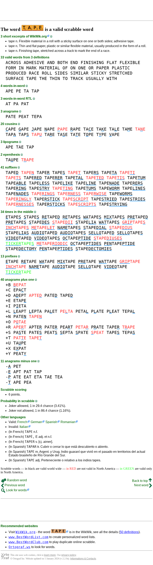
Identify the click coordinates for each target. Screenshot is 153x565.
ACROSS (13, 62)
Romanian (68, 422)
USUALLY (95, 78)
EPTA (35, 311)
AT (8, 103)
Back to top (140, 480)
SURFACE (15, 78)
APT (17, 371)
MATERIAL (49, 67)
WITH (112, 78)
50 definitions (129, 532)
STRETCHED (120, 73)
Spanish (51, 422)
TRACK (76, 78)
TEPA (36, 116)
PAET (50, 311)
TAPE (31, 78)
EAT (27, 376)
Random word (16, 480)
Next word (141, 485)
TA (26, 91)
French (22, 422)
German (36, 422)
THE (43, 78)
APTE (35, 327)
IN (21, 67)
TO (65, 78)
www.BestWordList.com (28, 537)
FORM (11, 67)
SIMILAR (79, 73)
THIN (55, 78)
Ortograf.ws (19, 547)
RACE (34, 73)
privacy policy (68, 555)
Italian (24, 426)
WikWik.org (38, 36)
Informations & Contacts (83, 558)
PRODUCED (16, 73)
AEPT (19, 295)
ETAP (19, 300)
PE (18, 91)
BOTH (62, 62)
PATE (11, 116)
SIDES (61, 73)
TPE (88, 134)
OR (91, 67)
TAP (35, 91)
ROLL (47, 73)
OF (65, 67)
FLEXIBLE (130, 62)
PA (16, 103)
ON (73, 67)
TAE (88, 129)
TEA (59, 376)
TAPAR (31, 447)
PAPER (102, 67)
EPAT (19, 289)
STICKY (99, 73)
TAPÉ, (30, 437)
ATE (17, 376)
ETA (38, 376)
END (74, 62)
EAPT (19, 311)
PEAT (24, 116)
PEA (27, 382)
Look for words (16, 490)
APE (9, 91)
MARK (31, 67)
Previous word (14, 485)
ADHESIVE (34, 62)
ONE (82, 67)
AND (51, 62)
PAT (25, 103)
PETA (19, 305)
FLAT (112, 62)
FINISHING (92, 62)
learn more (50, 555)
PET (17, 366)
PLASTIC (121, 67)
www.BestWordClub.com (28, 542)
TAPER (30, 442)
